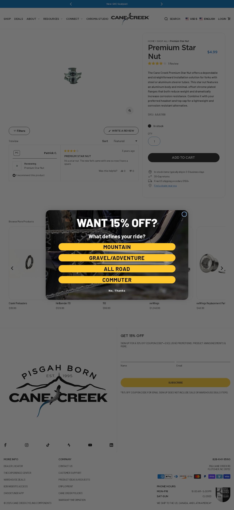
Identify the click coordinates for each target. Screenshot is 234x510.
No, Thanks (117, 290)
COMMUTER (117, 279)
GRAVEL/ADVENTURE (117, 257)
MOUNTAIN (117, 246)
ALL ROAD (117, 268)
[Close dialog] (184, 214)
